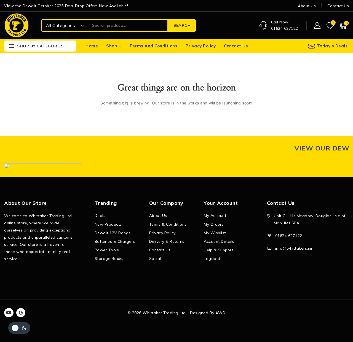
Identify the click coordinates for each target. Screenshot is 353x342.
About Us (307, 5)
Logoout (212, 258)
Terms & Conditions (168, 224)
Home (91, 46)
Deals (100, 215)
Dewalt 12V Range (113, 232)
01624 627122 (288, 235)
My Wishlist (215, 232)
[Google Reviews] (21, 312)
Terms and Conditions (153, 46)
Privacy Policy (201, 46)
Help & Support (218, 249)
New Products (108, 224)
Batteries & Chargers (115, 241)
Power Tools (107, 249)
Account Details (219, 241)
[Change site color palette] (19, 328)
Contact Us (338, 5)
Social (155, 258)
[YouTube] (9, 312)
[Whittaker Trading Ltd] (16, 25)
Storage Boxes (109, 258)
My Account (215, 215)
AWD (220, 312)
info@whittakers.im (293, 248)
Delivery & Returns (166, 241)
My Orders (214, 224)
